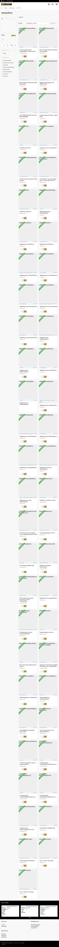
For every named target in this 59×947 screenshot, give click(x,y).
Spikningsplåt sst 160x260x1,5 (28, 697)
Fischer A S (42, 629)
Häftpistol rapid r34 (25, 211)
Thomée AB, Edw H (43, 79)
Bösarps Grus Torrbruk (44, 47)
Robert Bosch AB (43, 497)
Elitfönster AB (22, 112)
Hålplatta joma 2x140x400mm (48, 306)
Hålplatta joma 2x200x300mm (44, 338)
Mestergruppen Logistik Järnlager (26, 272)
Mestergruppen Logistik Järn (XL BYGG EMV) (47, 401)
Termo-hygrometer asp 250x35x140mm (47, 731)
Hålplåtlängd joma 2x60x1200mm (45, 212)
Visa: (52, 23)
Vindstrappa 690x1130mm (27, 860)
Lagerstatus (5, 50)
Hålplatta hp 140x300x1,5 (26, 244)
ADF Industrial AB (23, 727)
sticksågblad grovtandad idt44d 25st (26, 731)
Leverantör (5, 57)
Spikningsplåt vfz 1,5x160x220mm (45, 698)
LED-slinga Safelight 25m (26, 565)
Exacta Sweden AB (43, 727)
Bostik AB (21, 662)
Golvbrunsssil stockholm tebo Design (28, 179)
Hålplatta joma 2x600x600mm (24, 403)
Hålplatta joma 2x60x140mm (48, 405)
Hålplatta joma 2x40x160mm (48, 370)
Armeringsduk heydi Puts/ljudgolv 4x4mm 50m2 (27, 50)
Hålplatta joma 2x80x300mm (28, 467)
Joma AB (41, 208)
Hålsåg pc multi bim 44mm (48, 500)
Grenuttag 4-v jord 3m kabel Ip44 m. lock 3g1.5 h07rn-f (48, 179)
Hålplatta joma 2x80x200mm (48, 436)
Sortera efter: (29, 23)
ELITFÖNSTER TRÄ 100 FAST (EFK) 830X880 (28, 116)
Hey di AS (21, 47)
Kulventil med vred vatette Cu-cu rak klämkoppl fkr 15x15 (28, 533)
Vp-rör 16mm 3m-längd (46, 860)
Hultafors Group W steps (24, 825)
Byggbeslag (11, 7)
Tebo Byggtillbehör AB (24, 176)
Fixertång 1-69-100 (25, 148)
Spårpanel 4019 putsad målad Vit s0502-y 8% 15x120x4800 (48, 665)
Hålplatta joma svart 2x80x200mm (25, 501)
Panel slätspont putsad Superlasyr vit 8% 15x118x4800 (26, 599)
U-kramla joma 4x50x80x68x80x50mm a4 (27, 796)
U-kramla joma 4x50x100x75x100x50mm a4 (48, 763)
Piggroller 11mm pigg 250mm (48, 598)
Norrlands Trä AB (23, 595)
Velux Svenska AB (43, 825)
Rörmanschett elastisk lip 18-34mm (28, 665)
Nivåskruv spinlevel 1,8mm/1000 (45, 566)
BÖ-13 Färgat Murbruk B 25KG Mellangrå (28, 83)
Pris (2, 39)
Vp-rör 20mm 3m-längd (26, 892)
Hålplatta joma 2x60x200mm (28, 436)
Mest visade (4, 902)
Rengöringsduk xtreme (46, 632)
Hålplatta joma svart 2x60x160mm (46, 468)
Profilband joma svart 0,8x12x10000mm (25, 633)
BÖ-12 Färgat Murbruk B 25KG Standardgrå (48, 50)
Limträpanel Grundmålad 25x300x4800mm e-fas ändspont (51, 906)
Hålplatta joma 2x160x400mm (28, 337)
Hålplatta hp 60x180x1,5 (47, 244)
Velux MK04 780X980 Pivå (47, 828)
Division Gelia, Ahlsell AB (44, 857)
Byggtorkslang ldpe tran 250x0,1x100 (47, 83)
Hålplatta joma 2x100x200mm (28, 275)
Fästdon (5, 7)
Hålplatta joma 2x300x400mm (23, 371)
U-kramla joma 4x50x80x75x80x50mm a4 (48, 796)
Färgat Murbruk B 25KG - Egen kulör (48, 116)
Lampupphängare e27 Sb (47, 533)
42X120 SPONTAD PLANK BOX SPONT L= (13, 906)
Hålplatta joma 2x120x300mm (28, 306)
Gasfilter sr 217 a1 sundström (48, 148)
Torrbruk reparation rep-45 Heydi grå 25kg (27, 763)
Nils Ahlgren (22, 562)
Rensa (14, 35)
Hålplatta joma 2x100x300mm (48, 275)
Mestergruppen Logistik (44, 176)
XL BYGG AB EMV (43, 272)
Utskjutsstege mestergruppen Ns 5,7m (26, 828)
